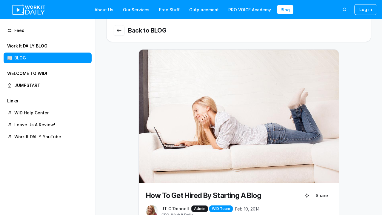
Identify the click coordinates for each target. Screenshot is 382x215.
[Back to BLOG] (119, 30)
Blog (285, 9)
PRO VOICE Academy (249, 9)
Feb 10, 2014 (247, 208)
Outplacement (204, 9)
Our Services (136, 9)
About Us (104, 9)
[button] (48, 52)
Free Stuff (169, 9)
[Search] (344, 9)
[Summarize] (307, 195)
